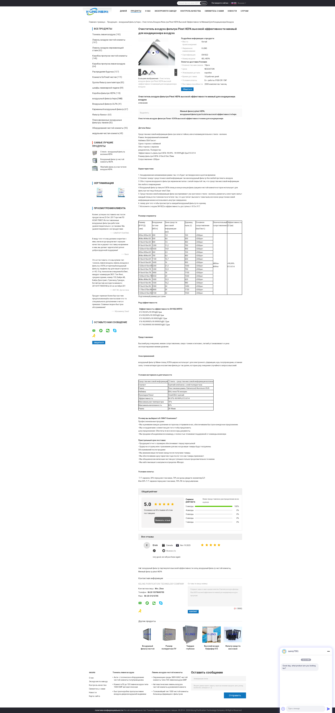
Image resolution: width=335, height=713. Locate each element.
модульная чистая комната (105, 133)
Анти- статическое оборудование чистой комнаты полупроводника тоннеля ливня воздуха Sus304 (129, 679)
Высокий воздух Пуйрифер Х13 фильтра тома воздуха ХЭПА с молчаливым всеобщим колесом (211, 647)
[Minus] (328, 651)
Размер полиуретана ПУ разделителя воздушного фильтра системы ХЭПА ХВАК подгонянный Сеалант (169, 647)
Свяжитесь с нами (214, 11)
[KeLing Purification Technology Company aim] (95, 335)
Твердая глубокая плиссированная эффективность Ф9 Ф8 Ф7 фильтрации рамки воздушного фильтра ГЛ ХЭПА (190, 647)
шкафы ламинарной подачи (105, 88)
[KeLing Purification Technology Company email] (95, 330)
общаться (187, 89)
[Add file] (283, 709)
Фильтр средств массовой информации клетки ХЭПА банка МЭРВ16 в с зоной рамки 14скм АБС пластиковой (233, 647)
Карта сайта (94, 696)
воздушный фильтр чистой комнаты (214, 568)
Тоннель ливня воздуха (103, 34)
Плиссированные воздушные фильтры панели (107, 121)
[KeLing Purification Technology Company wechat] (109, 330)
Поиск (203, 3)
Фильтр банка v (99, 114)
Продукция (112, 22)
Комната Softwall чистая (104, 77)
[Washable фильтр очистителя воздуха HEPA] (94, 168)
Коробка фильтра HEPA (103, 93)
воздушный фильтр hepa (130, 22)
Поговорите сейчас (220, 3)
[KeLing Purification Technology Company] (97, 12)
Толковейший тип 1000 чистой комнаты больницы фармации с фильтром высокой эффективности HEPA (170, 693)
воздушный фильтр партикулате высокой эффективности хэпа (170, 568)
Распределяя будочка (103, 72)
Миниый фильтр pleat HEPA (150, 572)
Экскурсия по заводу (166, 11)
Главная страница (97, 22)
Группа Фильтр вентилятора (106, 82)
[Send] (328, 709)
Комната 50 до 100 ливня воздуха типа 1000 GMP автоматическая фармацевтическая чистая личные (131, 686)
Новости (232, 11)
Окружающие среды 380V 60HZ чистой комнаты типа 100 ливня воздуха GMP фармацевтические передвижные (170, 679)
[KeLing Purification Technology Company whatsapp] (102, 330)
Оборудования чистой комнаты (108, 128)
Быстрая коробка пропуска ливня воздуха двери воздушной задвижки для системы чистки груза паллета (130, 693)
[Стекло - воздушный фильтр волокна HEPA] (94, 153)
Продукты (136, 11)
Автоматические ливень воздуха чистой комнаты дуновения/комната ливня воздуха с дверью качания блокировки (169, 686)
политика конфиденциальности (109, 710)
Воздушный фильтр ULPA (104, 104)
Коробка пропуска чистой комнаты (109, 56)
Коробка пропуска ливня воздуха (108, 64)
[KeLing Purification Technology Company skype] (116, 330)
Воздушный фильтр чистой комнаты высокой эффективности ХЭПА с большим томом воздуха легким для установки (147, 647)
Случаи (244, 11)
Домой (123, 11)
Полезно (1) (171, 551)
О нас (148, 11)
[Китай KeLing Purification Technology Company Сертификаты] (100, 192)
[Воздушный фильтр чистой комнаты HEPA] (94, 160)
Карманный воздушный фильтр (108, 109)
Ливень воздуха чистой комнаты (108, 40)
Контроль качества (190, 11)
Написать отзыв (162, 520)
